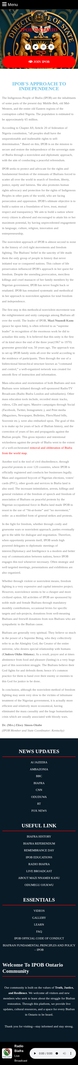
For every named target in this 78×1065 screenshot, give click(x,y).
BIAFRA (39, 783)
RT (39, 803)
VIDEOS (39, 910)
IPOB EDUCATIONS (39, 857)
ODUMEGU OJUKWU (39, 885)
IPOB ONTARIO (39, 29)
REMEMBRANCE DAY (39, 850)
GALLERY (39, 917)
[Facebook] (27, 46)
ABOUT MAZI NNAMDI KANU (39, 878)
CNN (39, 789)
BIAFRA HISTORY (39, 836)
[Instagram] (50, 46)
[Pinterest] (42, 46)
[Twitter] (35, 46)
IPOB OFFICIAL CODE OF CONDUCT (39, 938)
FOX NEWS (39, 810)
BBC (39, 776)
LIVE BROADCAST (39, 871)
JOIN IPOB (41, 61)
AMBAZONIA (39, 769)
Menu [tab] (13, 4)
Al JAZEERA (39, 762)
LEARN (39, 924)
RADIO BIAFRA (39, 864)
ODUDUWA (39, 796)
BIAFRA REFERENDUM (39, 843)
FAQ (39, 931)
